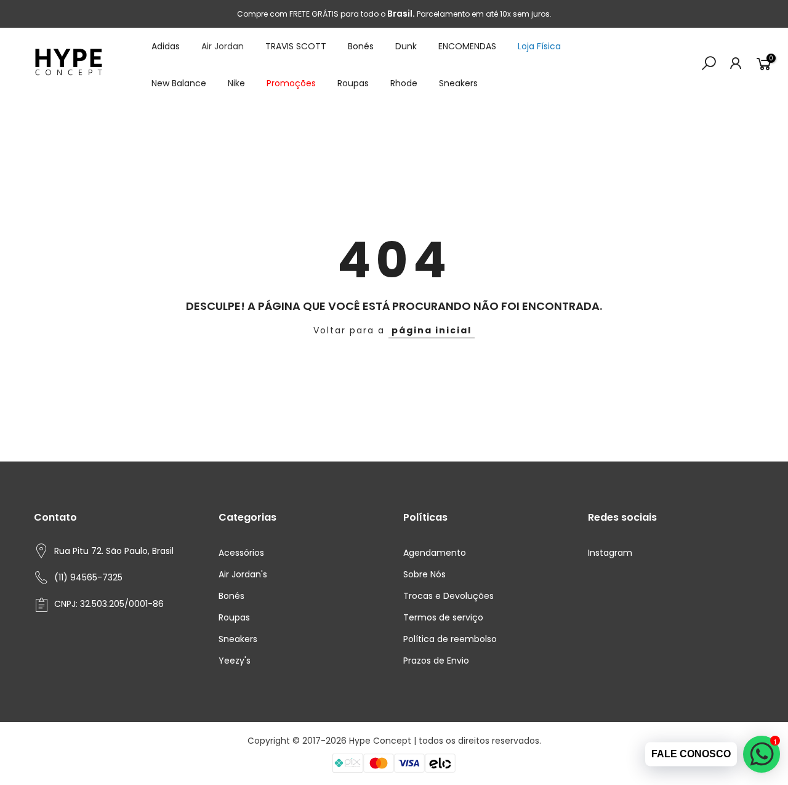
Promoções (291, 83)
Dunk (406, 46)
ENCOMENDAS (467, 46)
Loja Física (539, 46)
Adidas (165, 46)
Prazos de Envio (436, 660)
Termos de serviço (443, 617)
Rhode (403, 83)
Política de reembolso (450, 639)
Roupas (353, 83)
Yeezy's (235, 660)
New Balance (178, 83)
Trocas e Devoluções (448, 596)
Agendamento (434, 553)
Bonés (361, 46)
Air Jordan (222, 46)
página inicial (432, 330)
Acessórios (241, 553)
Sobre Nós (424, 574)
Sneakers (458, 83)
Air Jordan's (243, 574)
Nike (236, 83)
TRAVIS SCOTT (295, 46)
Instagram (610, 553)
